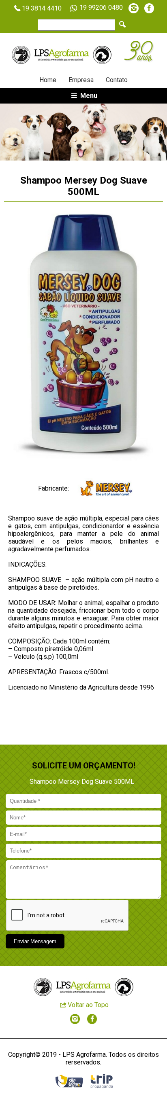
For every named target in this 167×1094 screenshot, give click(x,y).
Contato (117, 80)
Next (139, 132)
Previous (28, 132)
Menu (88, 95)
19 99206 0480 (101, 7)
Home (47, 80)
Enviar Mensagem (35, 941)
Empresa (81, 80)
